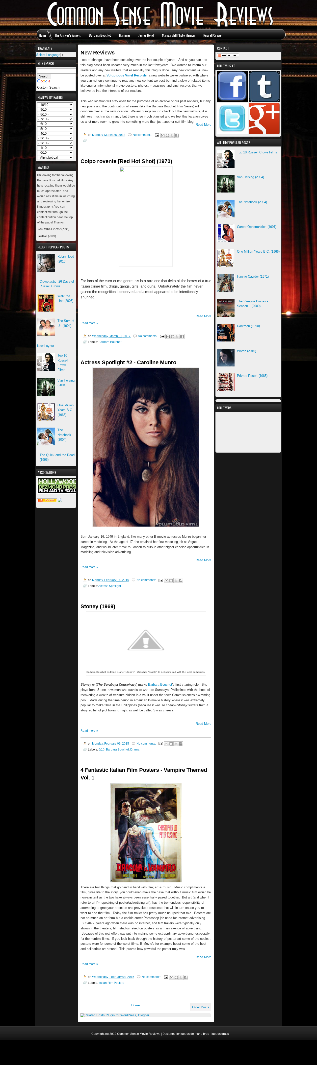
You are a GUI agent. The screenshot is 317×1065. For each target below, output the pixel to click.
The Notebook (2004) (252, 202)
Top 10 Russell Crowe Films (257, 152)
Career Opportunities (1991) (256, 227)
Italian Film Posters (111, 982)
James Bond (146, 35)
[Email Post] (156, 134)
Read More (203, 124)
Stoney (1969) (97, 606)
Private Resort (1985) (252, 376)
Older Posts (200, 1007)
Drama (134, 749)
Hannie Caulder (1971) (253, 276)
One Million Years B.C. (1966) (258, 251)
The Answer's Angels (67, 35)
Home (42, 35)
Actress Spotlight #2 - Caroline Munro (128, 362)
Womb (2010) (246, 351)
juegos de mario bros (195, 1034)
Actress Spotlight (109, 585)
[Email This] (162, 135)
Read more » (89, 323)
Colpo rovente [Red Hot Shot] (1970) (126, 161)
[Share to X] (172, 135)
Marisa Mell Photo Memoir (178, 35)
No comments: (143, 134)
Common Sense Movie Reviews (138, 1034)
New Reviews (97, 52)
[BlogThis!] (167, 135)
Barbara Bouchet (100, 35)
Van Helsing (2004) (250, 177)
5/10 (102, 749)
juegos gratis (220, 1034)
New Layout (45, 346)
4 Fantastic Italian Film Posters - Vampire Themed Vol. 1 (143, 774)
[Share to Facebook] (176, 135)
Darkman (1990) (248, 326)
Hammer (124, 35)
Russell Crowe (212, 35)
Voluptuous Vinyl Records (126, 75)
